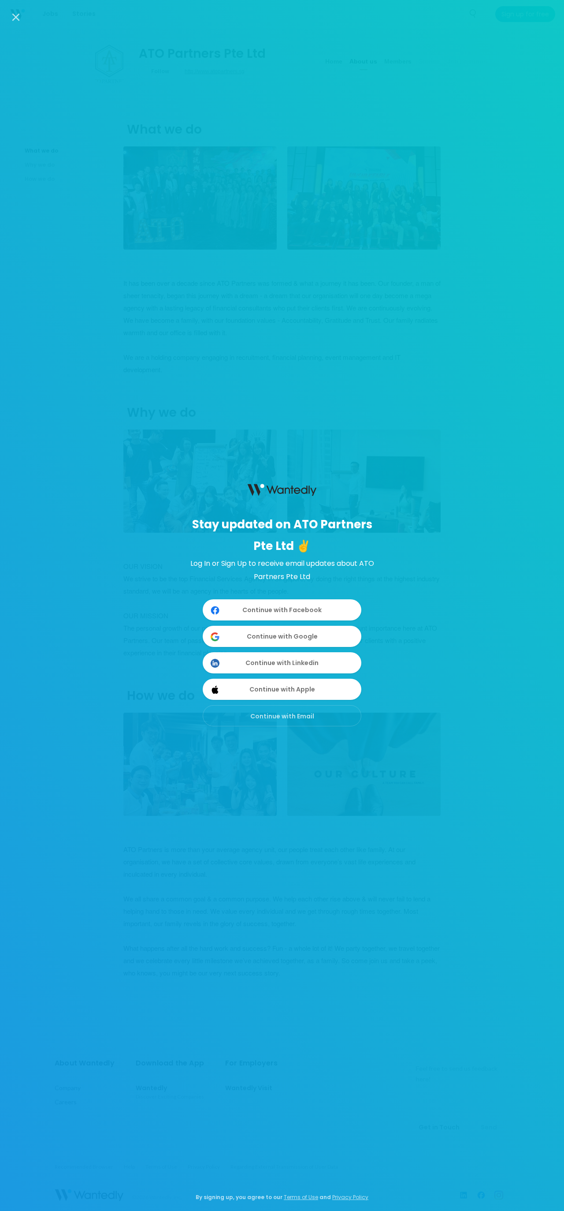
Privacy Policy (350, 1197)
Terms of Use (301, 1197)
